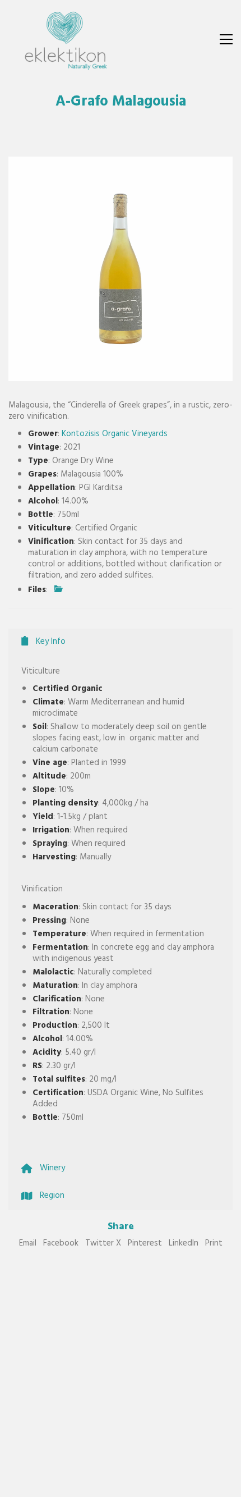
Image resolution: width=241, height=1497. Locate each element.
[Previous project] (178, 1484)
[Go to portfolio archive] (203, 1484)
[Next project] (228, 1484)
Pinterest (145, 1244)
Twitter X (103, 1244)
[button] (226, 39)
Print (214, 1244)
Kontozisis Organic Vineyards (115, 435)
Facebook (60, 1244)
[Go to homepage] (64, 39)
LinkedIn (183, 1244)
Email (27, 1244)
